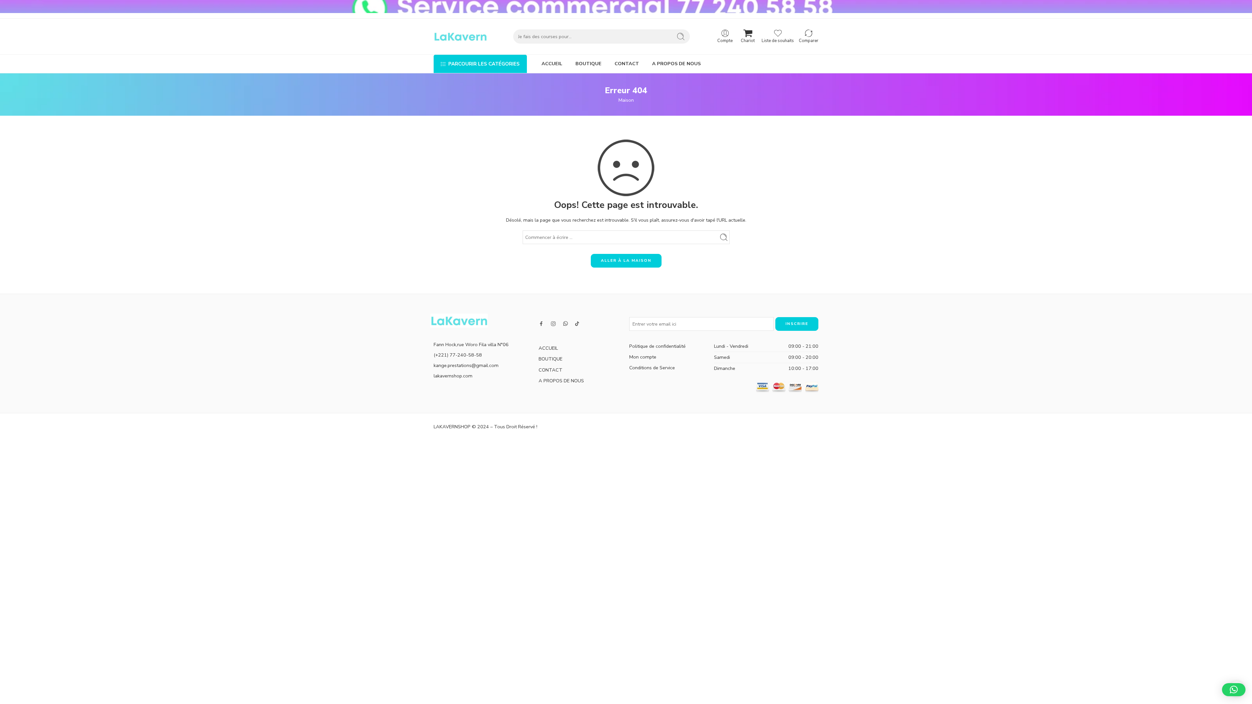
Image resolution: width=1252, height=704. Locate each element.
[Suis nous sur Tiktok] (577, 323)
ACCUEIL (552, 63)
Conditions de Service (652, 367)
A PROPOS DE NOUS (676, 63)
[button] (1233, 689)
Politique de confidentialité (657, 346)
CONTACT (627, 63)
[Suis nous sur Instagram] (553, 324)
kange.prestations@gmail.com (466, 365)
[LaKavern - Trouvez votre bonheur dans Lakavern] (460, 36)
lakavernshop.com (453, 376)
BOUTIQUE (588, 63)
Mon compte (642, 357)
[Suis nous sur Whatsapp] (565, 323)
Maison (626, 100)
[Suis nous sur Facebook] (541, 323)
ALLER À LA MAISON (626, 260)
